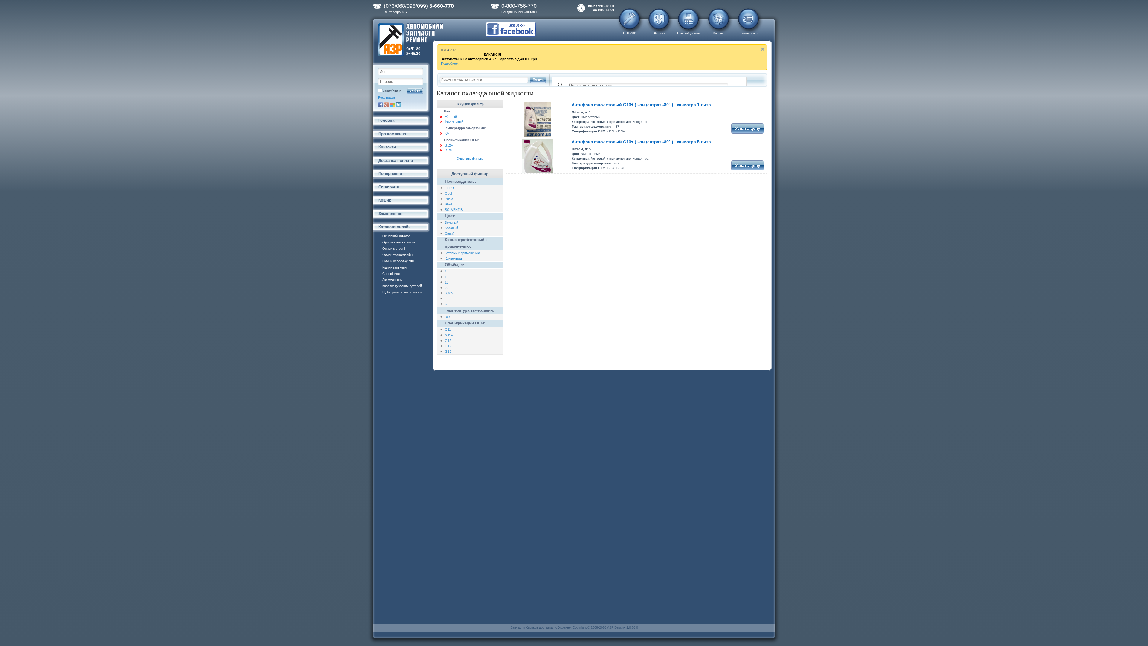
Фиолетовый (454, 121)
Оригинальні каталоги (398, 242)
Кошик (384, 200)
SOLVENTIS (454, 209)
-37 (447, 133)
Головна (386, 120)
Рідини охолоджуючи (398, 261)
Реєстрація (386, 97)
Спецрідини (391, 273)
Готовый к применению (462, 253)
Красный (451, 228)
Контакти (387, 147)
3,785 (449, 293)
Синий (449, 233)
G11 (448, 329)
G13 (448, 351)
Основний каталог (396, 236)
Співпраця (388, 187)
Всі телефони (394, 12)
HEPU (449, 188)
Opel (448, 193)
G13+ (449, 150)
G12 (448, 340)
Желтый (451, 116)
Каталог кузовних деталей (402, 286)
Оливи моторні (393, 248)
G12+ (449, 145)
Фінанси (659, 33)
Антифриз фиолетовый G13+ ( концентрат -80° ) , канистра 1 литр (641, 104)
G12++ (450, 346)
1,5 (447, 277)
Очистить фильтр (470, 158)
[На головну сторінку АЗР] (410, 40)
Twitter (398, 104)
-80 (447, 317)
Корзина (719, 33)
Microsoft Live (392, 104)
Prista (449, 199)
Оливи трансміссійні (397, 255)
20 (446, 288)
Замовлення (749, 33)
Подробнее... (450, 63)
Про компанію (392, 134)
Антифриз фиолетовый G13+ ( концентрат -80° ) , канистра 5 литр (641, 141)
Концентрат (453, 258)
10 (446, 282)
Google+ (386, 104)
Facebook (380, 104)
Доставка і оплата (395, 160)
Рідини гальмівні (394, 267)
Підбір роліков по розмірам (402, 292)
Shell (448, 204)
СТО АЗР (629, 33)
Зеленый (451, 222)
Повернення (390, 173)
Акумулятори (392, 279)
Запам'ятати (391, 90)
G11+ (449, 335)
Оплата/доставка (689, 33)
